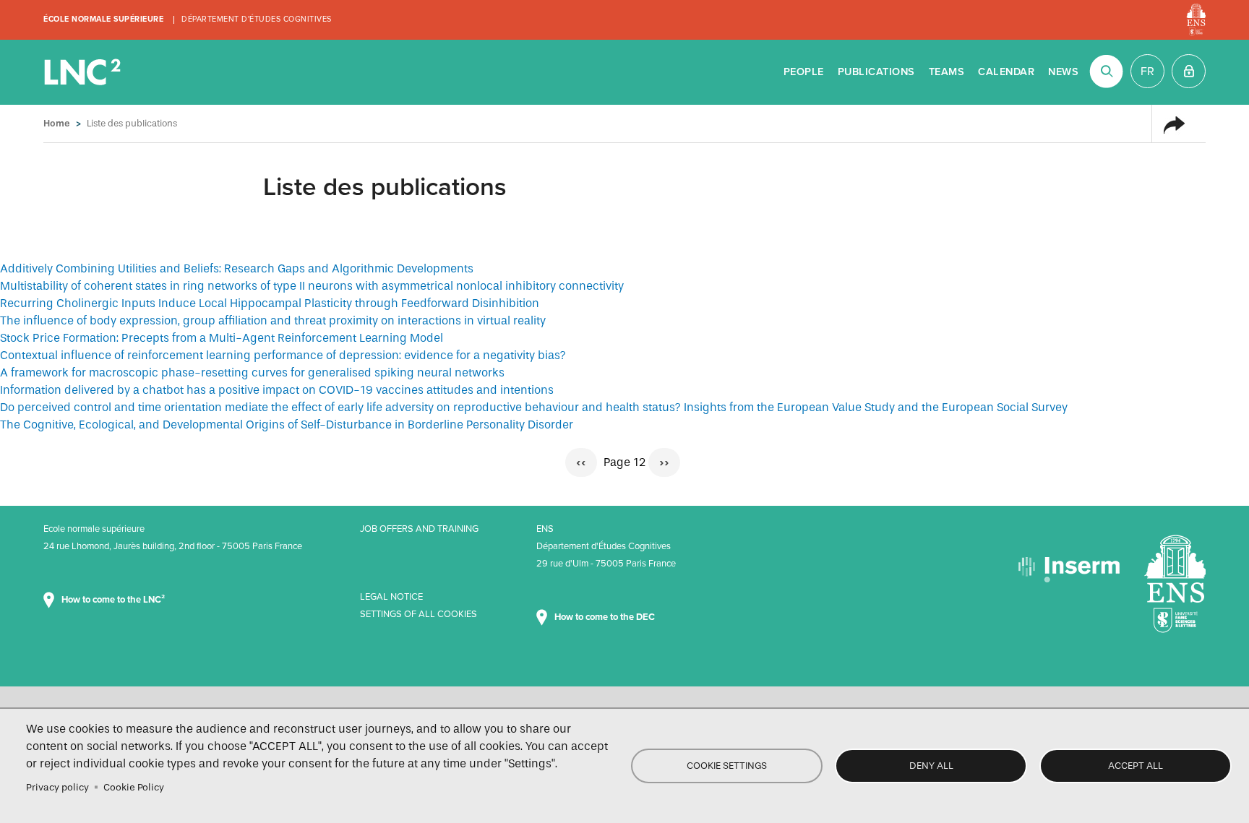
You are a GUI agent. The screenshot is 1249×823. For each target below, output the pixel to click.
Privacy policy (57, 787)
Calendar (1006, 72)
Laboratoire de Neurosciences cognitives (83, 72)
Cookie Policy (133, 787)
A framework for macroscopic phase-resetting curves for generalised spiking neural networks (252, 372)
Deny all (931, 765)
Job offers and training (419, 529)
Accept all (1135, 765)
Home (56, 123)
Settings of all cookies (418, 614)
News (1063, 72)
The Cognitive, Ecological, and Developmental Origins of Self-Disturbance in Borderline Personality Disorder (286, 424)
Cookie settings (727, 765)
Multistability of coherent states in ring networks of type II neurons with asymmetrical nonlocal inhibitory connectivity (312, 286)
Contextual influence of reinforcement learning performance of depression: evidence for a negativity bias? (283, 355)
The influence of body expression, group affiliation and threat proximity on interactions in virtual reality (273, 320)
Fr (1147, 71)
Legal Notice (391, 597)
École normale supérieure (103, 19)
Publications (876, 72)
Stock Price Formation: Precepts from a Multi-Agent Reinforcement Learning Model (221, 338)
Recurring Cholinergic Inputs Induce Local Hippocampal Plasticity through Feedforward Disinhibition (269, 303)
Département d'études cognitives (256, 19)
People (804, 72)
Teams (947, 72)
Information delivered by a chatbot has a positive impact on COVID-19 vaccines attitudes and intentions (277, 390)
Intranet (1189, 71)
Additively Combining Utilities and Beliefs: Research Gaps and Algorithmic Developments (236, 268)
